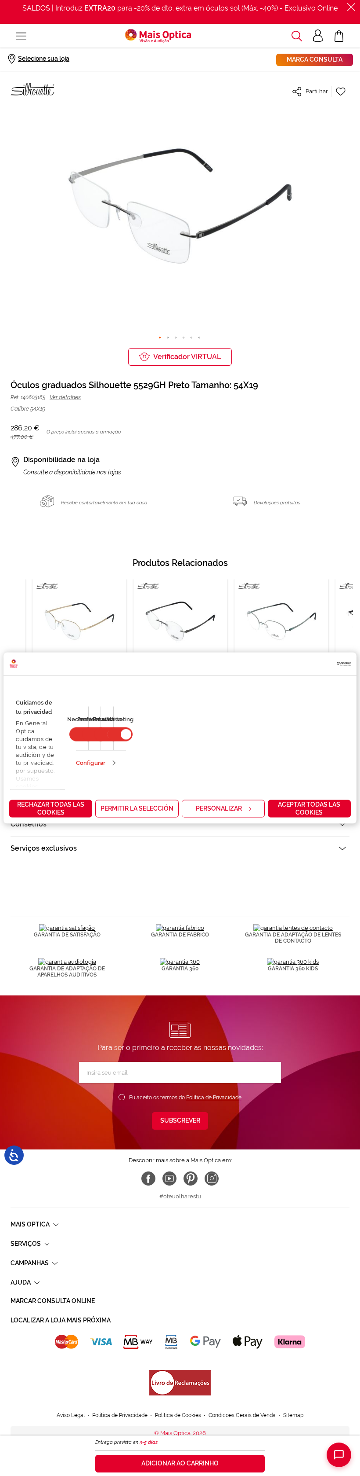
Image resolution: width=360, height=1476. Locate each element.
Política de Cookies (178, 1415)
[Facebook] (148, 1178)
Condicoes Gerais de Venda (242, 1415)
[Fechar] (351, 7)
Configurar (90, 763)
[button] (296, 36)
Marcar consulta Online (53, 1300)
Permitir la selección (137, 808)
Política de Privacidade (213, 1097)
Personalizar (219, 808)
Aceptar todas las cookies (309, 808)
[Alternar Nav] (21, 36)
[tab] (180, 824)
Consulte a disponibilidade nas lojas (72, 472)
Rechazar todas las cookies (50, 808)
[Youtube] (169, 1178)
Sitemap (293, 1415)
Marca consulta (314, 59)
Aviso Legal (71, 1415)
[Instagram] (211, 1178)
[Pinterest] (190, 1178)
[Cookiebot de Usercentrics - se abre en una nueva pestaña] (312, 664)
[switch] (120, 734)
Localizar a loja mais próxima (61, 1320)
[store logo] (158, 36)
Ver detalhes (65, 397)
